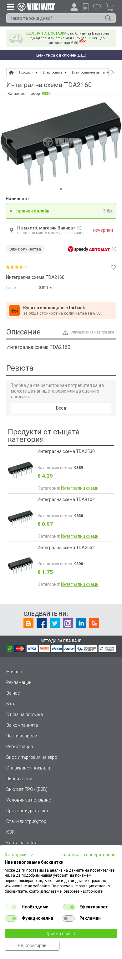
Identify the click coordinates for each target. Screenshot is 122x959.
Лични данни (19, 778)
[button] (19, 855)
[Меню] (10, 6)
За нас (13, 693)
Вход (61, 408)
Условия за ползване (28, 799)
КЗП (10, 832)
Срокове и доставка (27, 810)
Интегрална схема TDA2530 (66, 451)
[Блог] (28, 623)
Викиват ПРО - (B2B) (27, 789)
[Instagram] (68, 623)
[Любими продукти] (97, 6)
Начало (14, 671)
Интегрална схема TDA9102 (66, 499)
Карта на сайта (22, 842)
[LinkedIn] (81, 623)
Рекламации (19, 682)
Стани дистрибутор (26, 821)
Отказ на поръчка (24, 714)
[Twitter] (55, 623)
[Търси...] (108, 18)
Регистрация (19, 746)
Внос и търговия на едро (31, 757)
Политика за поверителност (88, 854)
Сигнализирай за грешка (92, 332)
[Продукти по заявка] (85, 7)
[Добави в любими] (113, 267)
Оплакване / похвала (28, 767)
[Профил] (74, 7)
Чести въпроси (21, 735)
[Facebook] (42, 623)
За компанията (22, 725)
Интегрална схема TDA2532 (66, 547)
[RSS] (94, 623)
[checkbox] (11, 907)
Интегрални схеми (80, 488)
